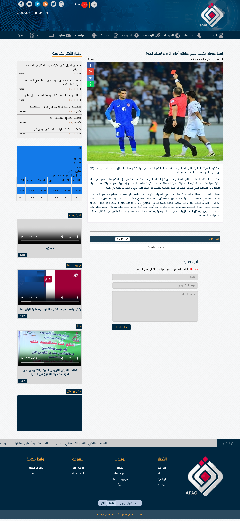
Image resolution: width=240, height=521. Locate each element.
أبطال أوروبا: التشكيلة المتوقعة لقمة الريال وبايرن (52, 95)
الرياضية (162, 479)
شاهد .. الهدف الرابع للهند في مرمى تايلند (56, 129)
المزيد (22, 255)
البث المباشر (78, 473)
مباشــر (76, 4)
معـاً (79, 326)
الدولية (162, 473)
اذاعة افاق (78, 467)
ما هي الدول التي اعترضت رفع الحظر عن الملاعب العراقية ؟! (53, 67)
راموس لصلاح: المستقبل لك (65, 117)
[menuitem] (214, 35)
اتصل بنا (35, 473)
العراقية (162, 467)
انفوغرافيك (75, 215)
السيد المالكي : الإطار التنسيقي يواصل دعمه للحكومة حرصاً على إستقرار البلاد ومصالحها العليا (76, 443)
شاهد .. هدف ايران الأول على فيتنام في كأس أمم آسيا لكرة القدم (52, 82)
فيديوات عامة (74, 265)
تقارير (120, 467)
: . (74, 74)
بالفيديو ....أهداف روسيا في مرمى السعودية (55, 106)
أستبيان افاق (74, 391)
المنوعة (162, 485)
